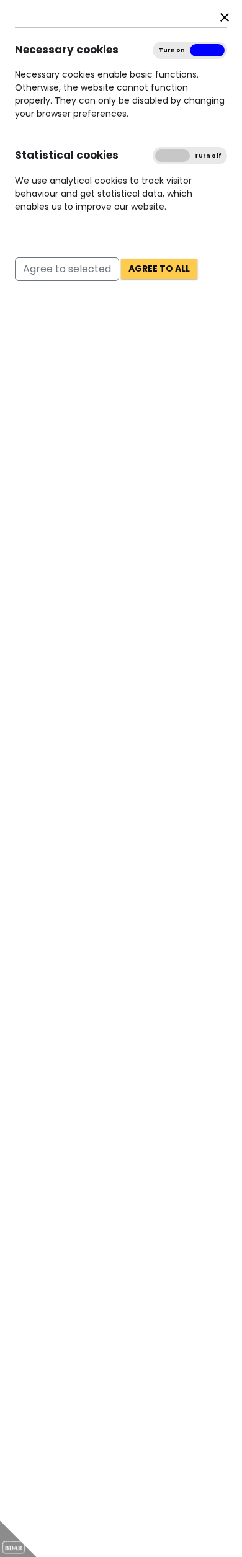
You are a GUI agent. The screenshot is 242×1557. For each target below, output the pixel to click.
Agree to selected (67, 269)
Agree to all (159, 268)
